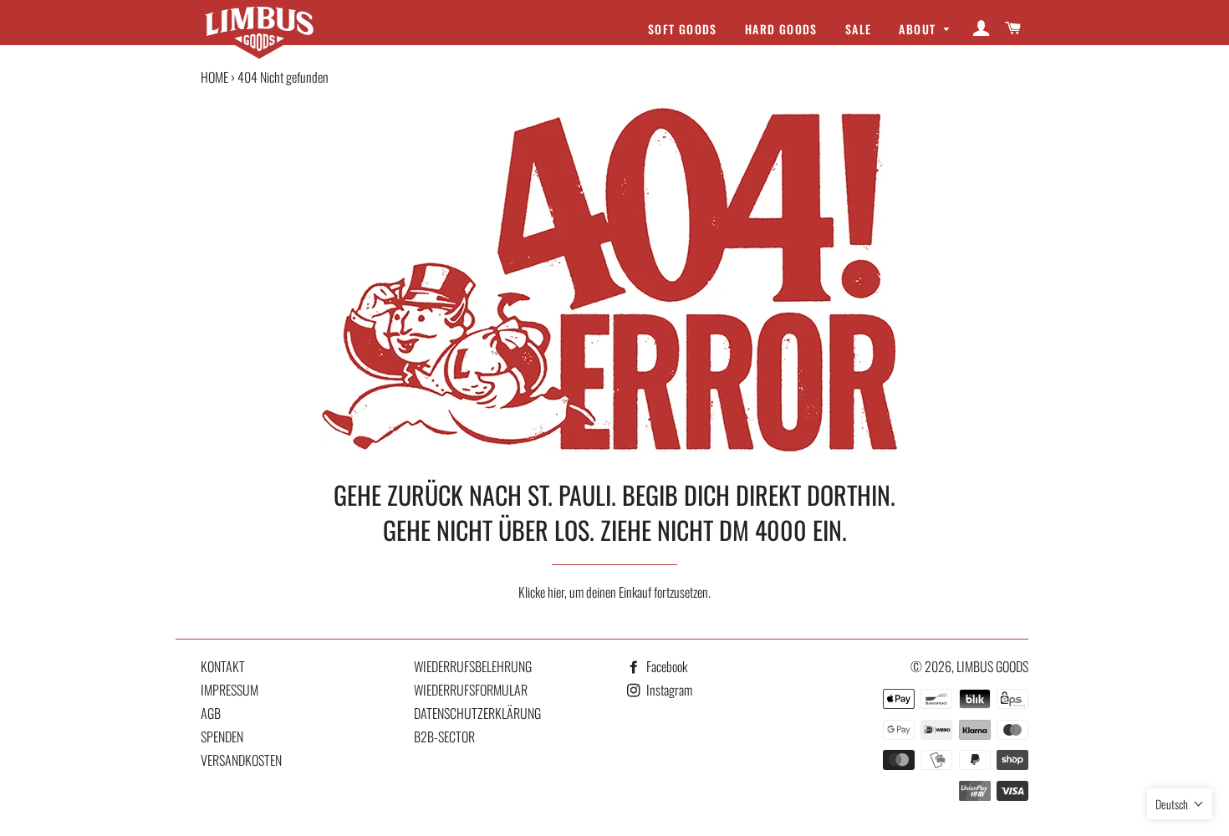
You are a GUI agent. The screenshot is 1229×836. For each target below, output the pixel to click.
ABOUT (919, 29)
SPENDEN (222, 736)
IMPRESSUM (229, 690)
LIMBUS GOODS (992, 666)
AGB (211, 713)
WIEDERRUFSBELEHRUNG (473, 666)
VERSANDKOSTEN (241, 760)
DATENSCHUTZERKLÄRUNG (477, 713)
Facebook (665, 666)
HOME (214, 77)
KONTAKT (223, 666)
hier (556, 592)
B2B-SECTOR (444, 736)
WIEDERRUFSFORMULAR (471, 690)
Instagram (668, 690)
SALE (858, 29)
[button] (1179, 803)
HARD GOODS (781, 29)
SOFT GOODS (682, 29)
